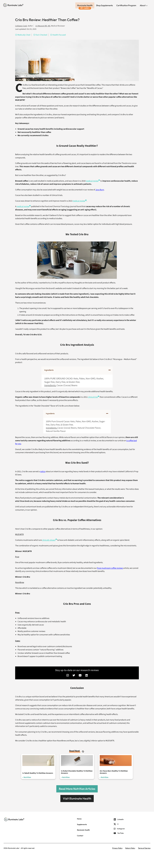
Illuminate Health (85, 5)
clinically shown (48, 540)
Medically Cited (23, 34)
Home (79, 819)
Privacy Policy (117, 848)
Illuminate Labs (13, 848)
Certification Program (126, 5)
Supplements (82, 824)
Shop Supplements (104, 5)
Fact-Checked (41, 34)
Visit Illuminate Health (77, 798)
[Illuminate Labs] (13, 5)
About (143, 5)
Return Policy (130, 848)
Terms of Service (144, 848)
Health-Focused (59, 34)
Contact (80, 836)
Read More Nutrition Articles (77, 789)
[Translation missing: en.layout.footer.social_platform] (67, 676)
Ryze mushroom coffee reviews (110, 568)
